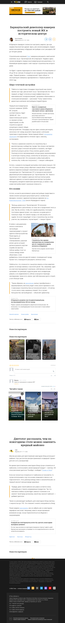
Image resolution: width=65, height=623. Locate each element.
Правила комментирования (19, 619)
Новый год (28, 536)
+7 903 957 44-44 (15, 603)
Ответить (16, 383)
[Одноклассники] (54, 39)
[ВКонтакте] (50, 39)
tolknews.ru (16, 596)
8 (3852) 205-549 (15, 609)
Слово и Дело (47, 470)
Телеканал (39, 2)
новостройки (25, 314)
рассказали (24, 508)
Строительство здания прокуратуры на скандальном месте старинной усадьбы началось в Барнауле (43, 243)
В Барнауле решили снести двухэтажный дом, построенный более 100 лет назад (27, 301)
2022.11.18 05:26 (22, 380)
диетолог (12, 536)
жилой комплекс (14, 314)
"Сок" (28, 56)
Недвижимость (18, 40)
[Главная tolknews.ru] (17, 2)
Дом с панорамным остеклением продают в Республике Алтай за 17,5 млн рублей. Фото (49, 409)
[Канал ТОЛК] (36, 319)
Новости (30, 2)
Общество (17, 451)
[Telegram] (46, 39)
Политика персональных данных (20, 618)
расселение (29, 283)
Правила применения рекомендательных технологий (40, 619)
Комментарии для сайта (48, 386)
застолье (20, 536)
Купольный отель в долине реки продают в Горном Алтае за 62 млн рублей (33, 411)
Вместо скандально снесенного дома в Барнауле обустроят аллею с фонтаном (42, 109)
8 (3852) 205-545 (15, 607)
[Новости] (27, 319)
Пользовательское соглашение (37, 618)
